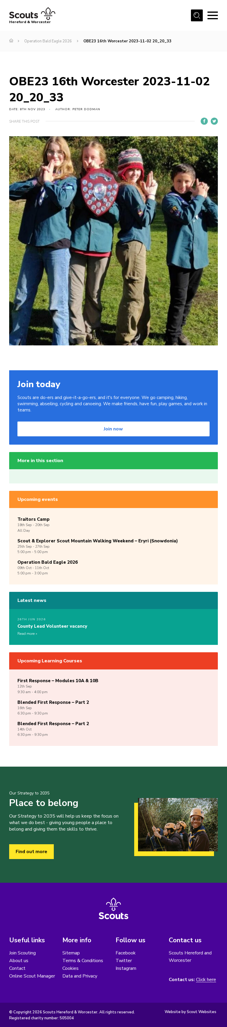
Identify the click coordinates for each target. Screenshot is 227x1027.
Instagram (126, 968)
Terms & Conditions (82, 960)
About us (18, 960)
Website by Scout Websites (190, 1012)
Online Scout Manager (32, 976)
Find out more (31, 851)
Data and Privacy (79, 976)
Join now (113, 429)
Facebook (126, 953)
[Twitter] (214, 121)
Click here (206, 979)
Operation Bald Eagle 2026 (48, 41)
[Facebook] (204, 121)
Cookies (70, 968)
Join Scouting (22, 953)
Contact (17, 968)
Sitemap (71, 953)
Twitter (124, 960)
